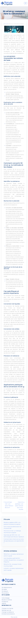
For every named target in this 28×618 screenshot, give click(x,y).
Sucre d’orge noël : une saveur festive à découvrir (9, 504)
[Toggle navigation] (25, 3)
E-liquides (7, 23)
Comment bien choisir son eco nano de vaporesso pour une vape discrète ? (14, 541)
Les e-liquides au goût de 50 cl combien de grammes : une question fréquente (14, 560)
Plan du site (14, 617)
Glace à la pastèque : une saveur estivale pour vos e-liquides (19, 505)
